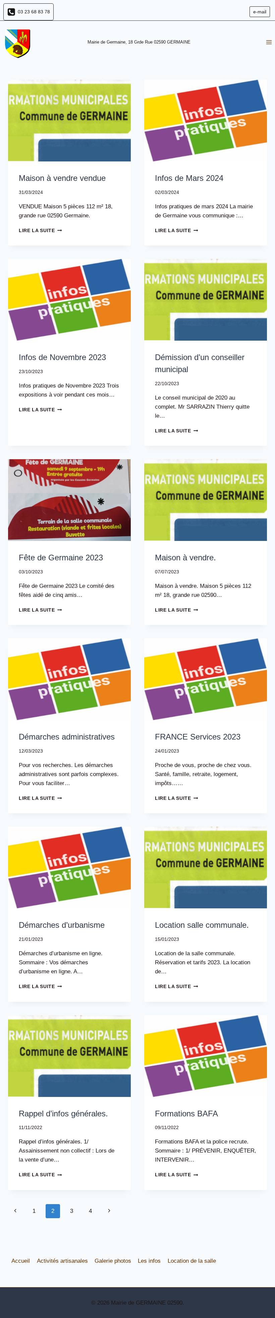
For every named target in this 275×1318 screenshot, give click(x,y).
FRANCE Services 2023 (197, 736)
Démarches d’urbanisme (62, 924)
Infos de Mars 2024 (189, 178)
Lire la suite (40, 230)
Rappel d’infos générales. (63, 1113)
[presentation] (69, 120)
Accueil (20, 1261)
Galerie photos (113, 1261)
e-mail (259, 11)
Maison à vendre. (185, 557)
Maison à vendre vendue (62, 178)
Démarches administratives (67, 736)
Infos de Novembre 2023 (62, 357)
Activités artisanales (62, 1261)
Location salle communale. (202, 924)
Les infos (149, 1261)
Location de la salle (192, 1261)
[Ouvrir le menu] (269, 42)
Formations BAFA (186, 1113)
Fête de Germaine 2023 (61, 557)
